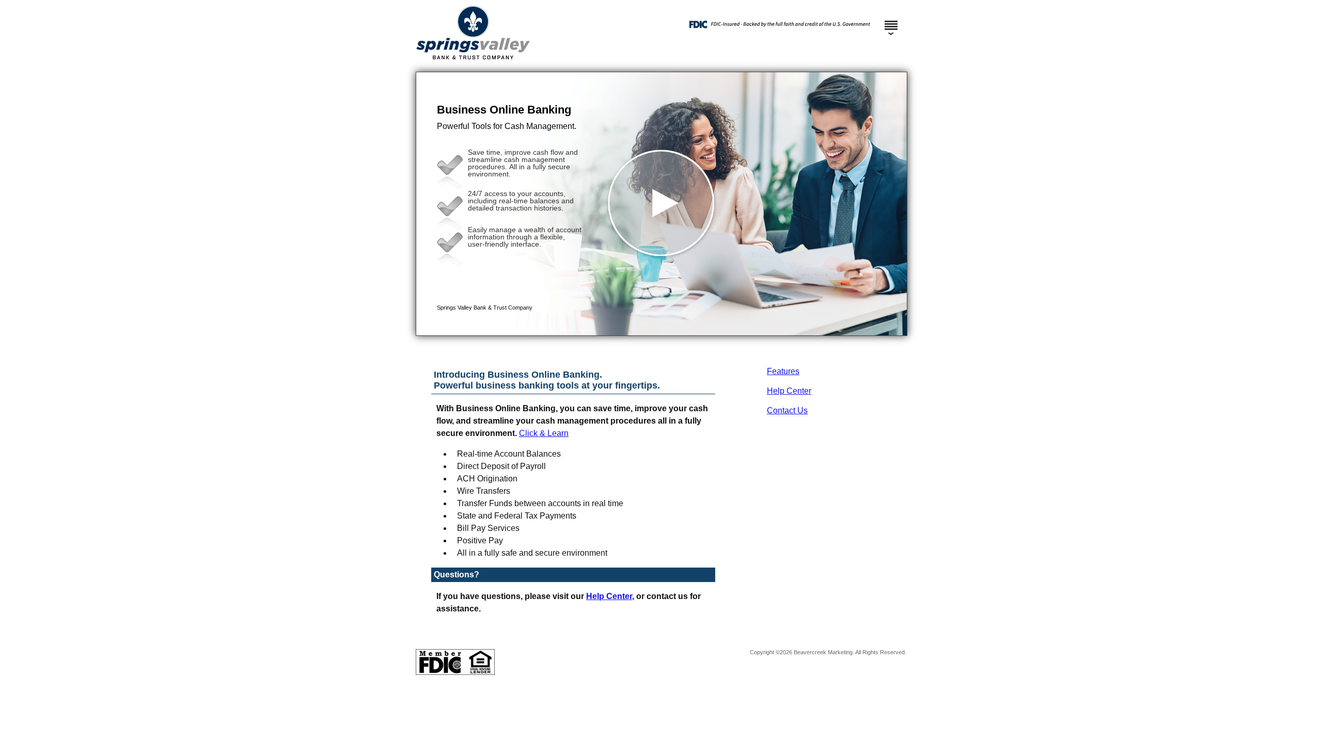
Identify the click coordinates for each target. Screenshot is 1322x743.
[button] (661, 203)
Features (783, 371)
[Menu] (890, 20)
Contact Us (787, 410)
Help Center (789, 390)
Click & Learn (544, 433)
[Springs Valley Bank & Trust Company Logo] (660, 61)
